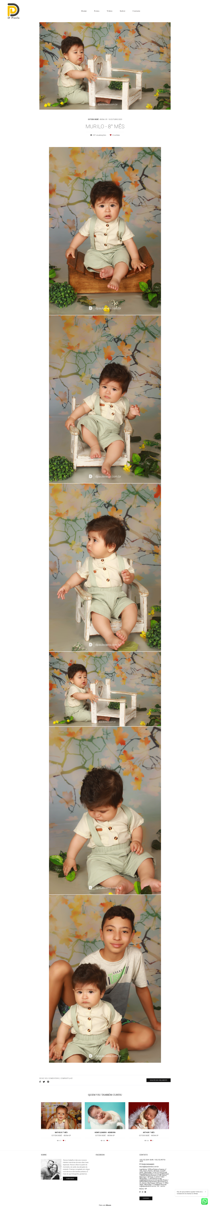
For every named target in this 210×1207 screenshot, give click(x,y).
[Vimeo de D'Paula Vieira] (145, 1192)
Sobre (122, 11)
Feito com (105, 1205)
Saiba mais (70, 1178)
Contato (136, 11)
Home (84, 11)
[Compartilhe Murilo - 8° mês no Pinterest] (48, 1082)
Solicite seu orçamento (158, 1080)
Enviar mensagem (148, 1164)
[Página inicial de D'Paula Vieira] (13, 11)
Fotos (97, 11)
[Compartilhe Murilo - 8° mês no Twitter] (44, 1082)
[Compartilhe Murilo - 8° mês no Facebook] (40, 1082)
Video (110, 11)
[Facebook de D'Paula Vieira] (139, 1192)
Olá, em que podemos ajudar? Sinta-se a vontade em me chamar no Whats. (189, 1192)
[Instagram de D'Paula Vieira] (142, 1192)
